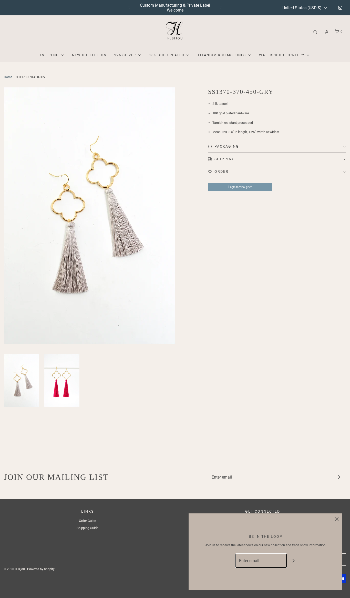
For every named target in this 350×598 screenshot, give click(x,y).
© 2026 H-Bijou (14, 569)
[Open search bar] (315, 32)
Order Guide (87, 521)
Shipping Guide (87, 528)
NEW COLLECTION (89, 55)
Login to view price (240, 187)
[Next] (221, 7)
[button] (21, 380)
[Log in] (327, 32)
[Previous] (128, 7)
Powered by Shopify (41, 569)
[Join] (339, 477)
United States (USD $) (302, 7)
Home (8, 77)
